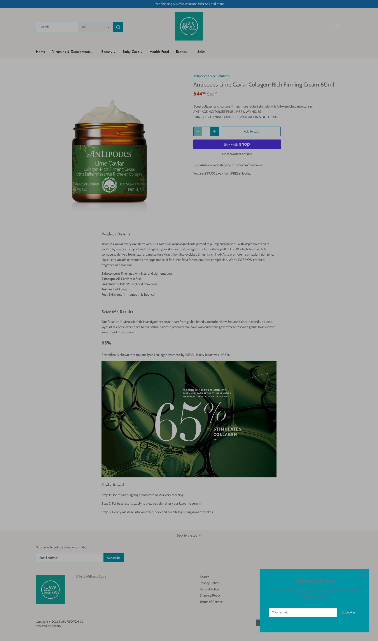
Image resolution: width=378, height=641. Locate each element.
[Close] (363, 575)
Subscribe (348, 612)
